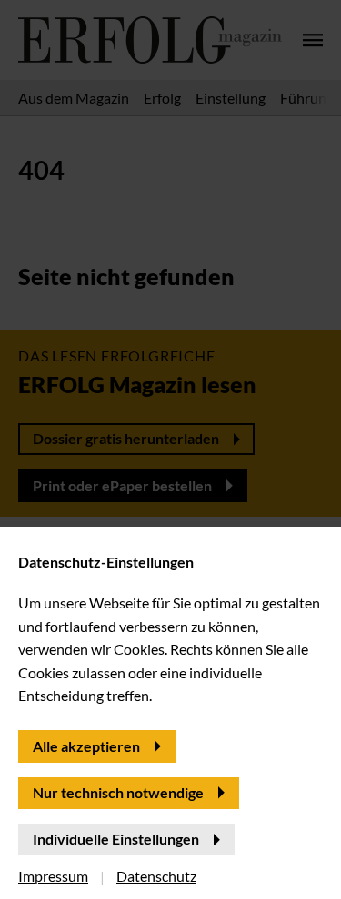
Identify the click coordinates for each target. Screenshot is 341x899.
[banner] (170, 449)
